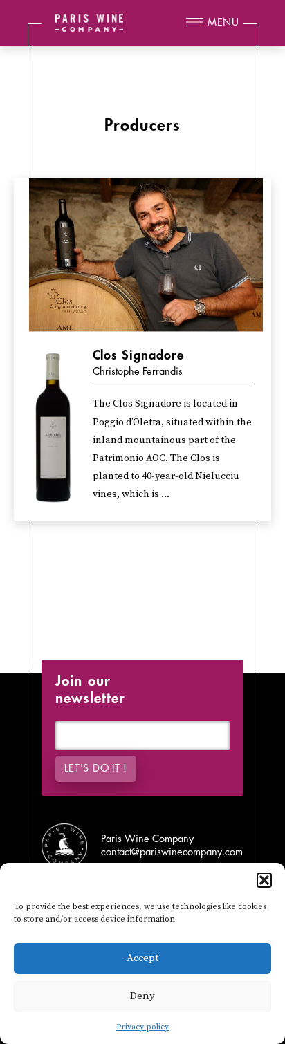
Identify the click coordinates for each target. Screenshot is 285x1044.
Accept (142, 957)
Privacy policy (142, 1027)
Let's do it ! (95, 768)
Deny (142, 996)
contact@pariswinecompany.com (172, 852)
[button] (264, 880)
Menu (223, 22)
